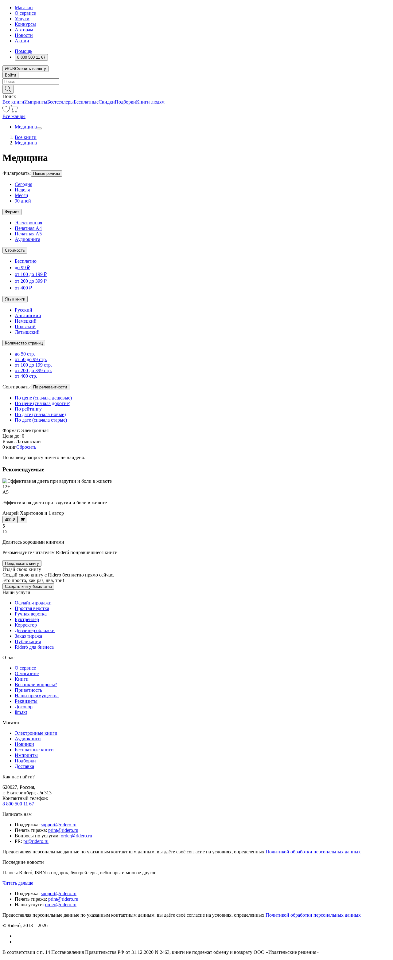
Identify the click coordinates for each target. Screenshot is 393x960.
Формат (12, 212)
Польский (25, 326)
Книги (22, 679)
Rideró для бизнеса (34, 647)
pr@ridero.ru (36, 841)
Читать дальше (17, 883)
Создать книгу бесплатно (28, 586)
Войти (10, 75)
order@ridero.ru (76, 835)
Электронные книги (36, 733)
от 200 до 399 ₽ (31, 281)
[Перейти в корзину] (14, 110)
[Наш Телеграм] (17, 941)
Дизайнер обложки (35, 630)
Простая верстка (32, 608)
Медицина (26, 126)
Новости (24, 35)
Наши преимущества (37, 695)
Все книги (13, 101)
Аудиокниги (28, 738)
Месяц (21, 195)
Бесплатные (86, 101)
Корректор (26, 625)
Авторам (24, 29)
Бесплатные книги (34, 749)
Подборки (125, 101)
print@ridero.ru (63, 830)
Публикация (28, 641)
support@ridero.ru (58, 824)
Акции (22, 40)
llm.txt (21, 712)
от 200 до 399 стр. (33, 370)
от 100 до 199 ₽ (31, 274)
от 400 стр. (26, 376)
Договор (24, 706)
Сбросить (26, 447)
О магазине (27, 673)
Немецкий (26, 321)
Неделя (22, 189)
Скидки (107, 101)
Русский (23, 310)
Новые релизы (46, 173)
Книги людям (150, 101)
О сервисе (25, 13)
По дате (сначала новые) (40, 414)
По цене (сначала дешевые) (43, 397)
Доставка (24, 766)
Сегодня (23, 184)
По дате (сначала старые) (41, 420)
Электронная (28, 222)
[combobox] (196, 81)
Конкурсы (25, 24)
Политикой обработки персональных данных (313, 851)
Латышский (27, 332)
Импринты (35, 101)
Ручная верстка (31, 613)
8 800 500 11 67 (18, 803)
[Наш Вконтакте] (18, 935)
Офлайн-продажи (33, 602)
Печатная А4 (28, 228)
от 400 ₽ (23, 287)
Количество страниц (24, 343)
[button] (196, 88)
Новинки (24, 744)
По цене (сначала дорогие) (42, 403)
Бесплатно (26, 261)
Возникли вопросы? (36, 684)
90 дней (23, 200)
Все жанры (13, 116)
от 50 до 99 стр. (31, 359)
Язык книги (15, 299)
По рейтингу (28, 408)
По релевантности (50, 387)
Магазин (24, 7)
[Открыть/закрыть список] (39, 128)
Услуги (22, 18)
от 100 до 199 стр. (33, 365)
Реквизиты (26, 701)
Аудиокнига (27, 239)
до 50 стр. (25, 353)
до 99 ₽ (22, 267)
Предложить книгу (22, 563)
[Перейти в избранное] (6, 110)
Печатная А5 (28, 233)
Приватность (28, 690)
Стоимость (15, 250)
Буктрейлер (27, 619)
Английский (28, 315)
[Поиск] (8, 89)
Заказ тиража (28, 636)
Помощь (23, 51)
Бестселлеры (60, 101)
